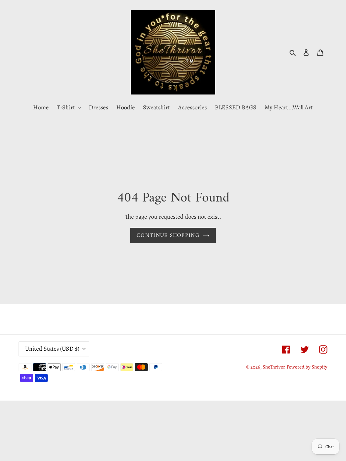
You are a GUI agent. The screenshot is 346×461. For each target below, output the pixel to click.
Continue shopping (168, 235)
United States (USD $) (52, 349)
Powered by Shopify (307, 366)
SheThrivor (274, 366)
